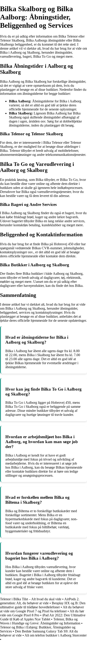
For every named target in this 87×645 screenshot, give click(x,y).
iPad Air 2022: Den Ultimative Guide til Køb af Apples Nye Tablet (42, 617)
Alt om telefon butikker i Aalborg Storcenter (56, 635)
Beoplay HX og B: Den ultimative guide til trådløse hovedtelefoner (42, 605)
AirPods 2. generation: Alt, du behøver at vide (39, 601)
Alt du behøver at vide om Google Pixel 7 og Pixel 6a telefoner (42, 609)
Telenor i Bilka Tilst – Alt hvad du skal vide (30, 599)
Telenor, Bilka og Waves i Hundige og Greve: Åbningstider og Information (40, 621)
